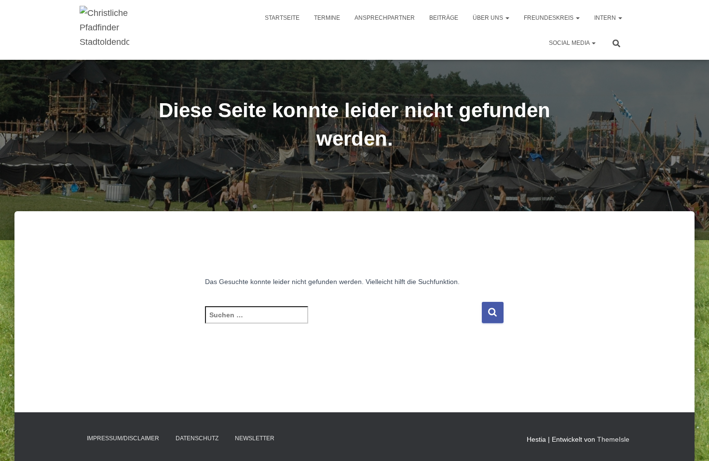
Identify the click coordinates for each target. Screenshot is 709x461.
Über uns (488, 17)
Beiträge (443, 17)
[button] (506, 17)
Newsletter (254, 438)
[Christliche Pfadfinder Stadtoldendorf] (104, 30)
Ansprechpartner (384, 17)
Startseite (282, 17)
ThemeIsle (613, 439)
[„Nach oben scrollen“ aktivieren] (690, 442)
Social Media (570, 43)
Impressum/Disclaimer (123, 438)
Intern (605, 17)
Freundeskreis (549, 17)
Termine (327, 17)
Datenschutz (197, 438)
